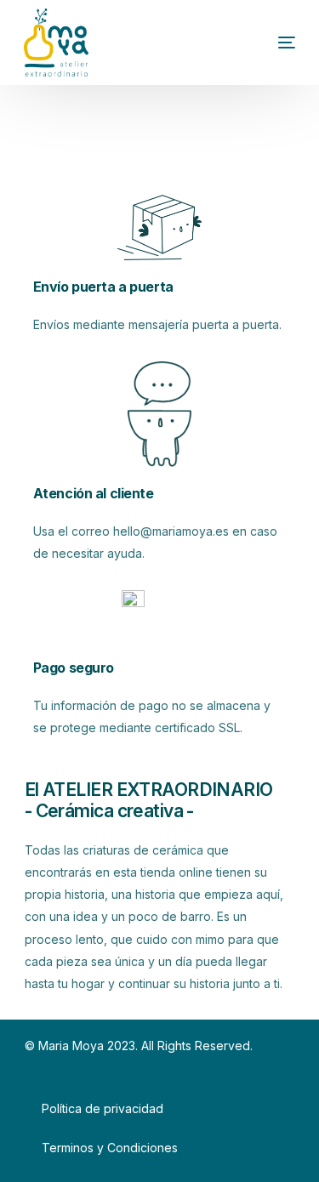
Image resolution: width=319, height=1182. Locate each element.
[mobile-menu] (261, 43)
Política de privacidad (102, 1108)
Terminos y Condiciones (110, 1147)
